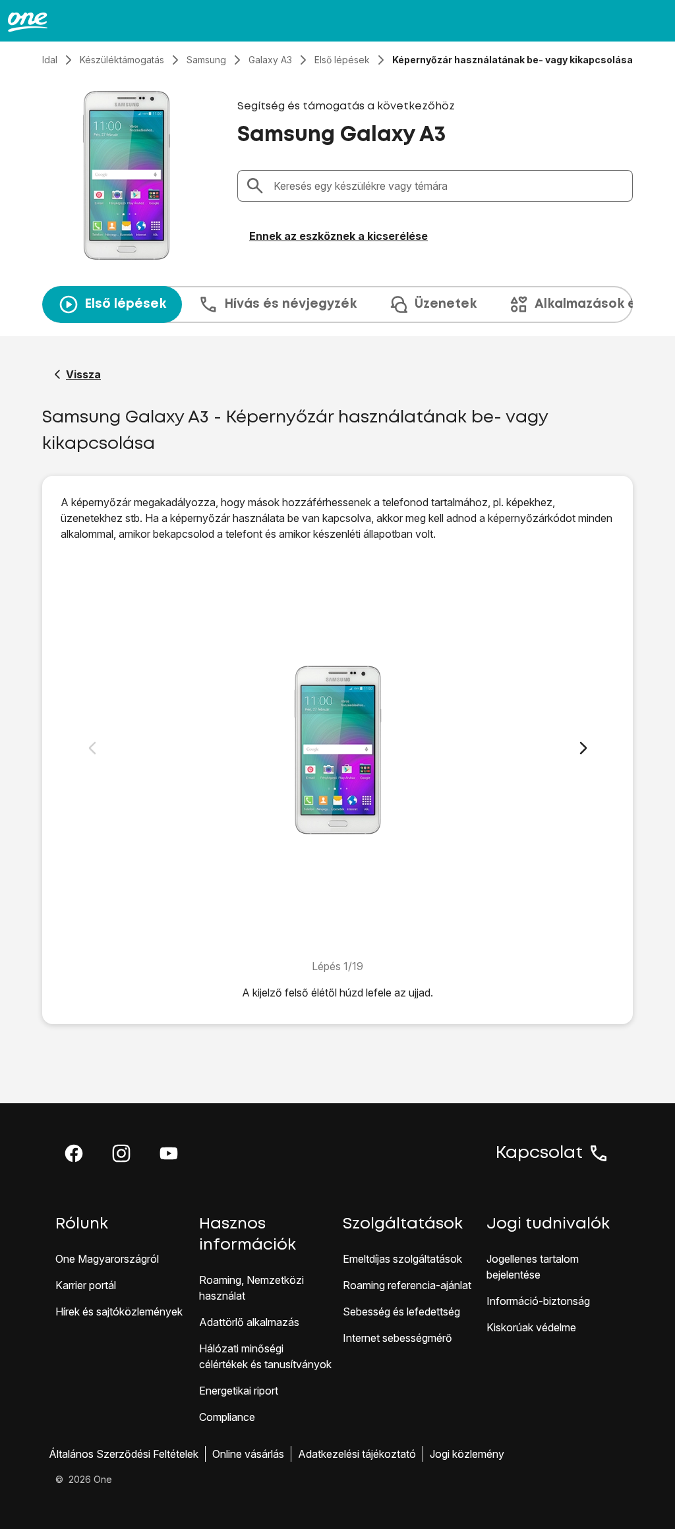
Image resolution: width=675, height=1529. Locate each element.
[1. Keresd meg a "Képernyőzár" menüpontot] (338, 750)
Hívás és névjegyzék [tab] (290, 304)
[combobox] (449, 186)
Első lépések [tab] (125, 304)
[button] (73, 1153)
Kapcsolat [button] (539, 1153)
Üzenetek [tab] (446, 304)
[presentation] (337, 304)
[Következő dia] (583, 748)
